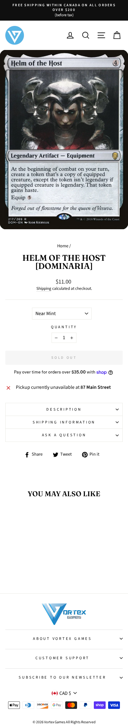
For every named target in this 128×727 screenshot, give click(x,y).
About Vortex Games (62, 638)
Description (63, 409)
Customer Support (62, 658)
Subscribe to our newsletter (62, 677)
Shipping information (64, 422)
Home (62, 246)
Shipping (43, 288)
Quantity (64, 326)
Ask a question (64, 435)
